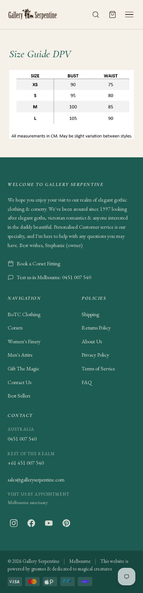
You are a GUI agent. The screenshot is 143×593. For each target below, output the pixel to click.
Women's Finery (24, 341)
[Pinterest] (66, 523)
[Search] (95, 14)
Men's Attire (20, 354)
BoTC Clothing (24, 314)
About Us (92, 341)
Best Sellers (19, 395)
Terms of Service (98, 368)
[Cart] (112, 14)
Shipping (90, 314)
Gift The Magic (23, 368)
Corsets (15, 327)
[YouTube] (49, 523)
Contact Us (19, 382)
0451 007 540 (22, 438)
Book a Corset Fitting (38, 263)
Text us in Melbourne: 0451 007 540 (54, 277)
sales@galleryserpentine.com (36, 479)
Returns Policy (96, 327)
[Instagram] (14, 523)
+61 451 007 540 (26, 462)
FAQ (87, 382)
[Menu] (129, 14)
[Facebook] (31, 523)
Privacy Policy (95, 354)
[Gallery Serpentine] (32, 14)
